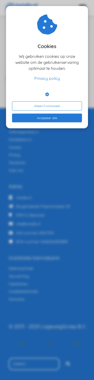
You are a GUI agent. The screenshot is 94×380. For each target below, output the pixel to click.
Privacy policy (47, 78)
